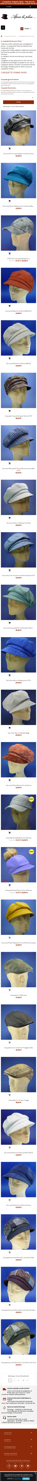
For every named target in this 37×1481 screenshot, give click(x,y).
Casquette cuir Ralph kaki (18, 995)
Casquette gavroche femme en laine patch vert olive (18, 1362)
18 (23, 1380)
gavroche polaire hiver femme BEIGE (18, 363)
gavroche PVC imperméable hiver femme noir (18, 154)
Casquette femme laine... (9, 88)
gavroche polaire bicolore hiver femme (18, 785)
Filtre (18, 102)
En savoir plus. (17, 1478)
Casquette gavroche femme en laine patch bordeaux (18, 1310)
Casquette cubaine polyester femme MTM (18, 416)
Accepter (26, 1478)
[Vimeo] (21, 1466)
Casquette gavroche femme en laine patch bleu (18, 1257)
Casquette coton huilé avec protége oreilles (18, 1048)
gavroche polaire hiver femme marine (18, 1205)
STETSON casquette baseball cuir (18, 259)
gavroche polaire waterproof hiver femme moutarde (19, 943)
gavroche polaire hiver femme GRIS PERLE (18, 1153)
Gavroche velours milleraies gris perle (18, 523)
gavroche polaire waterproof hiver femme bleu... (18, 206)
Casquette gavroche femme (9, 79)
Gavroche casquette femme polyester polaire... (18, 628)
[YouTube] (15, 1466)
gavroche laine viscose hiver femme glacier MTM (18, 575)
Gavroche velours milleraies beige (18, 733)
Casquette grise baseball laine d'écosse (18, 838)
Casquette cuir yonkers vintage (19, 1100)
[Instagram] (27, 1466)
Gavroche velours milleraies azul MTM (18, 680)
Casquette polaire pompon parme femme (18, 890)
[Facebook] (8, 1466)
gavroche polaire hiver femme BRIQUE (18, 311)
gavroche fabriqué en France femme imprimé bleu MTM (18, 469)
